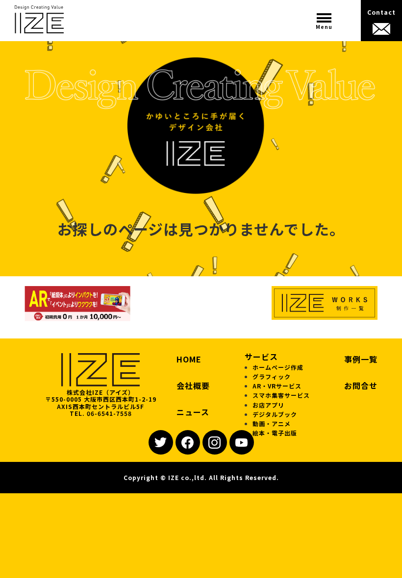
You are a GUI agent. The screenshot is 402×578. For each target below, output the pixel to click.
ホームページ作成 (277, 367)
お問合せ (360, 385)
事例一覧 (360, 359)
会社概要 (193, 385)
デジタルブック (274, 414)
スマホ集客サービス (281, 395)
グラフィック (271, 376)
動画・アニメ (271, 423)
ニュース (192, 412)
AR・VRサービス (277, 386)
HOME (188, 359)
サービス (261, 356)
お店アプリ (268, 405)
